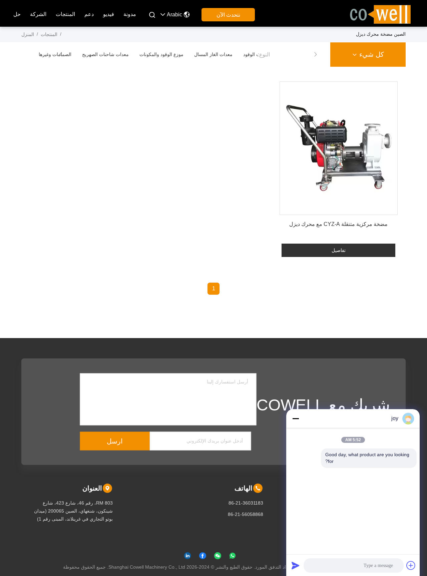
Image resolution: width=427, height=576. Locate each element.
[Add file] (411, 565)
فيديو (108, 14)
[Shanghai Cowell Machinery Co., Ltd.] (380, 13)
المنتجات (65, 14)
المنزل (27, 34)
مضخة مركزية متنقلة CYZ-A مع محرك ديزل (338, 224)
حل (17, 14)
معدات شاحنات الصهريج (105, 54)
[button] (316, 54)
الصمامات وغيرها (55, 54)
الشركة (38, 14)
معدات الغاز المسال (213, 54)
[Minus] (296, 418)
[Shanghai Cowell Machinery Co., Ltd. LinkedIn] (187, 557)
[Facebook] (202, 557)
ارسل (115, 441)
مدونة (129, 14)
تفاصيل (339, 250)
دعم (89, 14)
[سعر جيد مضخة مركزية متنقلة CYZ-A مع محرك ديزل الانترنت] (338, 148)
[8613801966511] (233, 557)
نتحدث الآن (228, 15)
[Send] (295, 565)
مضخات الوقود (257, 54)
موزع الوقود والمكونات (161, 54)
